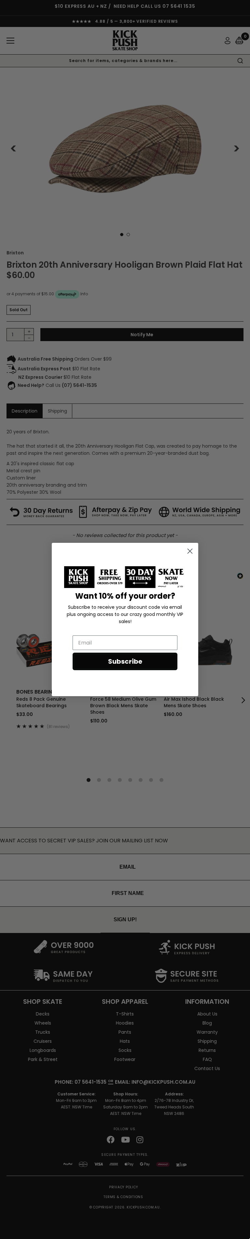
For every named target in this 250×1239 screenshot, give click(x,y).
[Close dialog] (190, 551)
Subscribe (125, 661)
